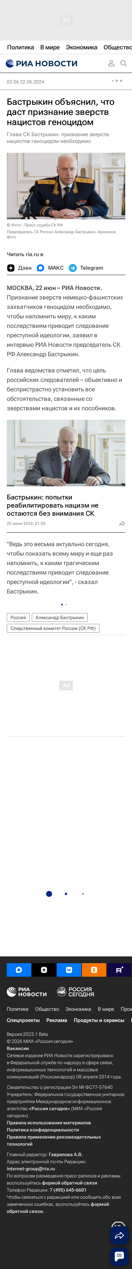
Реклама (56, 1020)
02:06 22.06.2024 (25, 81)
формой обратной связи (69, 1183)
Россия (18, 617)
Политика (17, 1009)
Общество (47, 1009)
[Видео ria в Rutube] (119, 970)
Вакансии (18, 1048)
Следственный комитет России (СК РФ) (53, 628)
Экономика (78, 1009)
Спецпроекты (23, 1020)
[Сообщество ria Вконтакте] (69, 970)
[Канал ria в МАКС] (19, 970)
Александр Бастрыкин (60, 617)
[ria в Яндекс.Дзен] (44, 970)
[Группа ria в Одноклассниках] (94, 970)
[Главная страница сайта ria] (40, 63)
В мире (106, 1009)
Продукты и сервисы (99, 1020)
